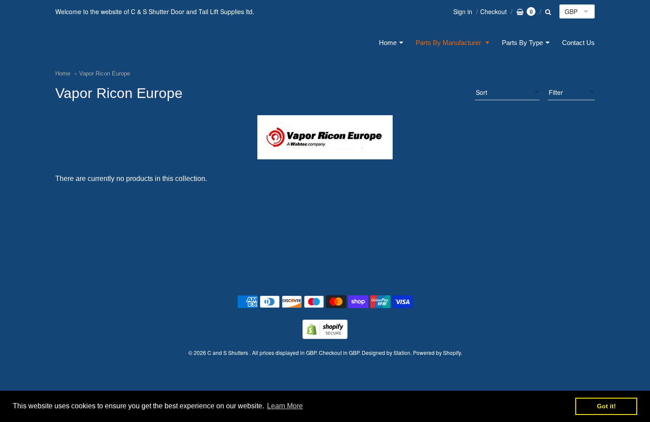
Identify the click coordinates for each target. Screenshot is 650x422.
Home (388, 42)
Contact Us (578, 42)
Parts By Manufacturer (449, 42)
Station (402, 352)
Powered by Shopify (437, 352)
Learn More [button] (285, 406)
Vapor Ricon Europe (104, 73)
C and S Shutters (107, 42)
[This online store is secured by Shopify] (325, 336)
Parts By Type (522, 42)
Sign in (462, 11)
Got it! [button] (606, 406)
